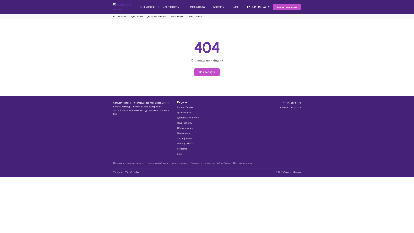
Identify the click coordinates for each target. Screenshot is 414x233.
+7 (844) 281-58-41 (258, 7)
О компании (147, 6)
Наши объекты (178, 16)
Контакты (218, 6)
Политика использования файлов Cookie (211, 163)
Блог (235, 6)
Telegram (118, 172)
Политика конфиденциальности (128, 163)
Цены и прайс (137, 16)
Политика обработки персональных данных (167, 163)
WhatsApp (135, 172)
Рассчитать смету (287, 7)
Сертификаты (171, 6)
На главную (207, 72)
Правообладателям (242, 163)
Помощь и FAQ (196, 6)
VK (126, 172)
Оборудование (195, 16)
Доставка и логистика (157, 16)
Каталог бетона (120, 16)
